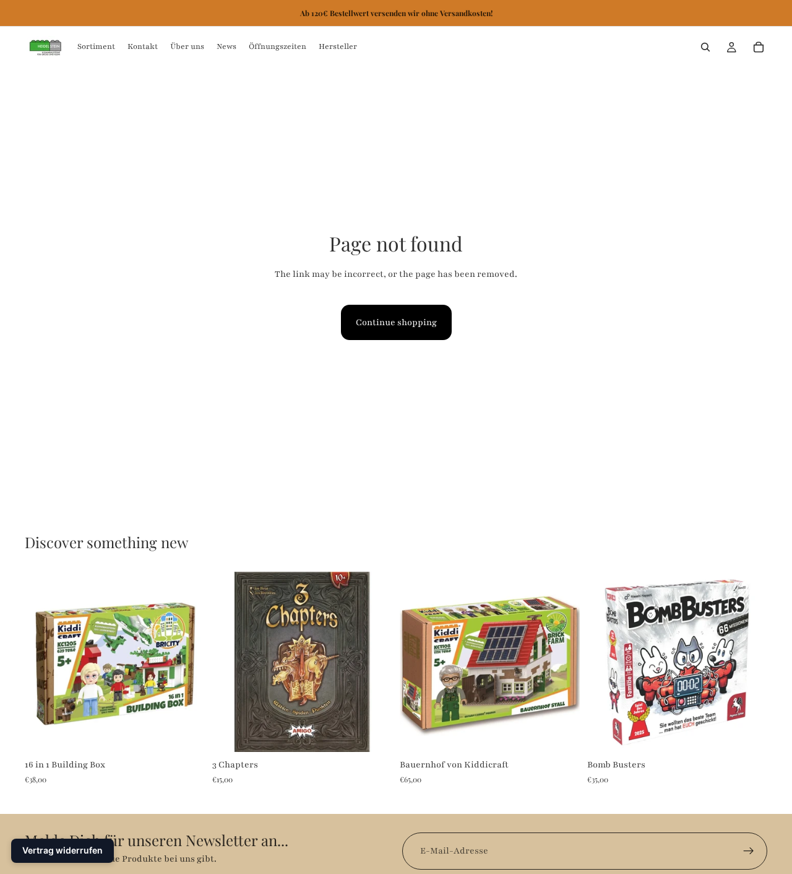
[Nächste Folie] (373, 661)
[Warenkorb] (758, 47)
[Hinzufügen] (185, 733)
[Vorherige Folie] (230, 661)
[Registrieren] (749, 851)
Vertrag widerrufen (62, 850)
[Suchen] (705, 47)
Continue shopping (396, 322)
